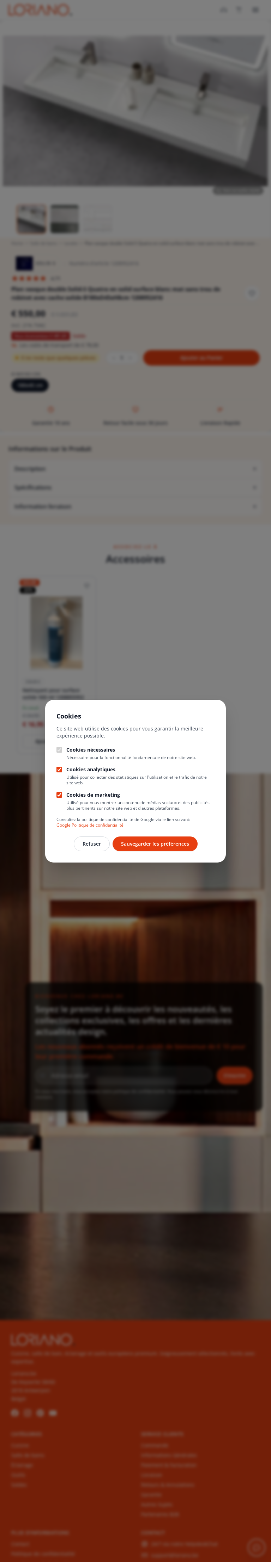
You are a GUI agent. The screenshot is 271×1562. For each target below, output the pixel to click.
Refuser (92, 843)
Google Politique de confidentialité (90, 825)
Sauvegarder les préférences (155, 843)
